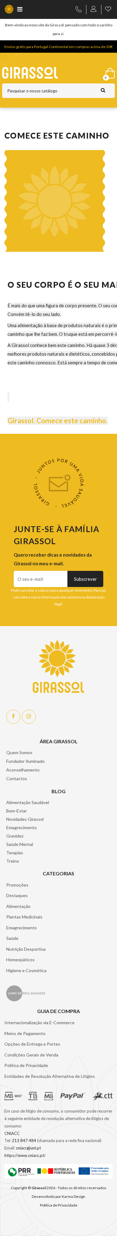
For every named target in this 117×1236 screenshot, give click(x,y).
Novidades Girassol (25, 819)
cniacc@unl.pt (28, 1147)
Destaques (17, 895)
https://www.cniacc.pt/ (25, 1155)
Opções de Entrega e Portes (32, 1044)
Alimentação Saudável (27, 802)
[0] (109, 72)
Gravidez (14, 835)
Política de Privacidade (26, 1065)
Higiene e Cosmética (26, 970)
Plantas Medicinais (24, 916)
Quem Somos (19, 752)
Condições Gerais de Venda (31, 1054)
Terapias (14, 852)
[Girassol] (43, 73)
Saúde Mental (19, 844)
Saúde (12, 938)
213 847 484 (24, 1140)
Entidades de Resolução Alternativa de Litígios (49, 1076)
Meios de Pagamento (25, 1033)
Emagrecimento (21, 827)
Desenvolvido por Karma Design (58, 1196)
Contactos (16, 778)
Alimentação (18, 906)
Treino (12, 861)
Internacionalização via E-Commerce (39, 1022)
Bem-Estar (16, 810)
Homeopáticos (20, 959)
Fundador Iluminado (25, 761)
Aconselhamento (23, 769)
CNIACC (12, 1133)
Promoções (17, 884)
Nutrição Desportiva (26, 949)
